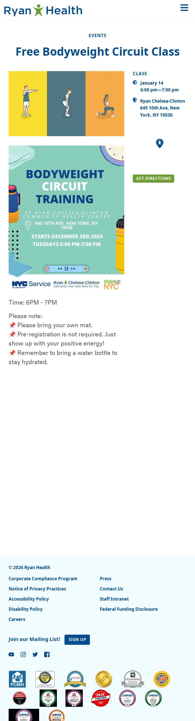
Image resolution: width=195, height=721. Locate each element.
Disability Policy (26, 609)
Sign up (77, 639)
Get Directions (153, 178)
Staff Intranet (114, 599)
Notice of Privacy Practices (37, 589)
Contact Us (111, 589)
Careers (17, 619)
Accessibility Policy (29, 599)
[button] (160, 144)
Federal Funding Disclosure (129, 609)
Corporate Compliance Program (43, 579)
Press (105, 579)
